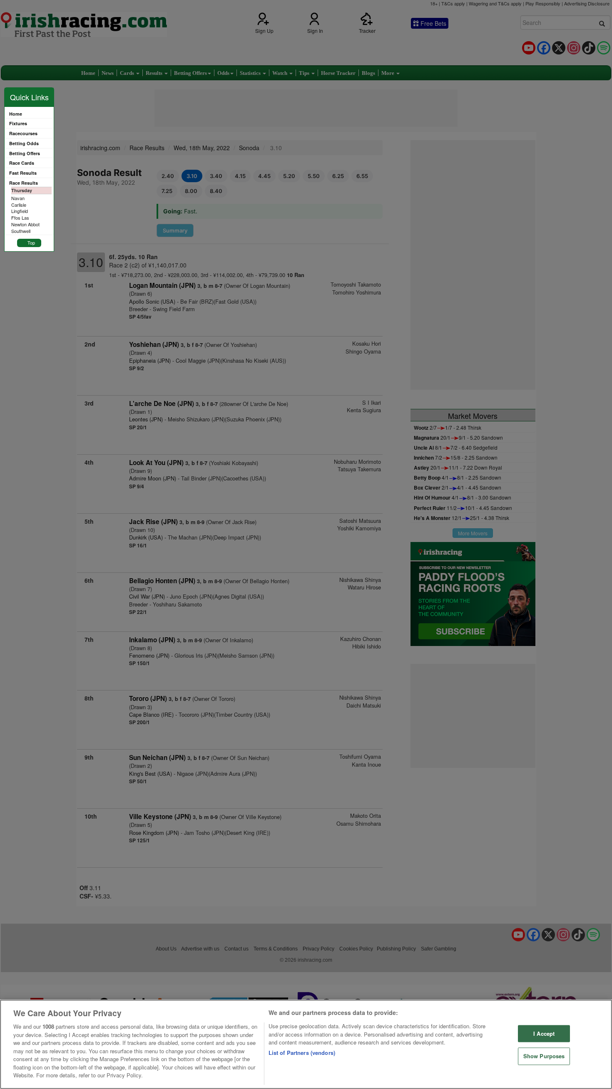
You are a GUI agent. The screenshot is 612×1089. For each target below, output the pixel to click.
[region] (306, 1044)
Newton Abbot (25, 224)
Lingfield (19, 211)
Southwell (20, 231)
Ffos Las (20, 217)
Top (31, 242)
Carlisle (18, 204)
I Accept (544, 1033)
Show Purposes (544, 1056)
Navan (18, 198)
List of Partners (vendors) (302, 1053)
